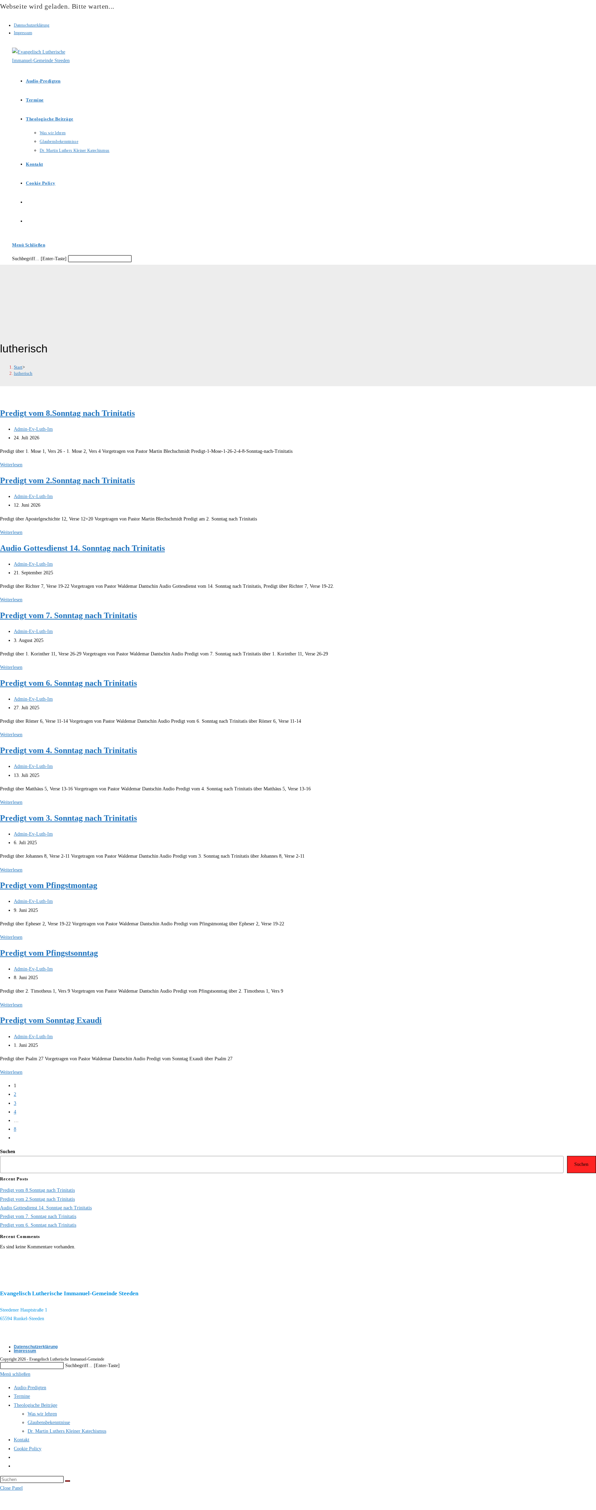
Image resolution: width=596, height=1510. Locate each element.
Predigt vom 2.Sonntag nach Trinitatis (67, 480)
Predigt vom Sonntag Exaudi (51, 1020)
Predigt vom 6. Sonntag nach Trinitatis (68, 683)
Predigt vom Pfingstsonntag (49, 952)
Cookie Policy (27, 1448)
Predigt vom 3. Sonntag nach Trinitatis (68, 818)
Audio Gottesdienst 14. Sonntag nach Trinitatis (82, 548)
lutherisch (23, 373)
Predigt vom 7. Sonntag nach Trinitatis (68, 615)
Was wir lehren (42, 1413)
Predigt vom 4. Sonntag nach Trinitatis (68, 750)
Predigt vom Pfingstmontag (48, 885)
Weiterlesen (11, 464)
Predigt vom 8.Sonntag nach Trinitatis (67, 413)
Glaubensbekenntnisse (49, 1422)
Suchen (7, 1151)
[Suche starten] (67, 1481)
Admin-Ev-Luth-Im (33, 429)
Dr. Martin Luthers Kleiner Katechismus (67, 1431)
